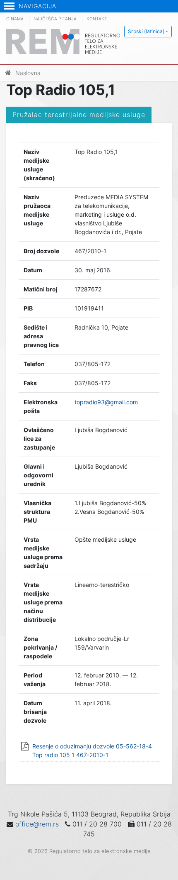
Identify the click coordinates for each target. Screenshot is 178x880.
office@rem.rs (37, 824)
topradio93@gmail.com (106, 402)
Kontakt (97, 19)
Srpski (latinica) (146, 31)
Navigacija (37, 6)
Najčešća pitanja (55, 19)
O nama (15, 19)
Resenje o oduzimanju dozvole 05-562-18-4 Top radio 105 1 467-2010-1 (92, 750)
